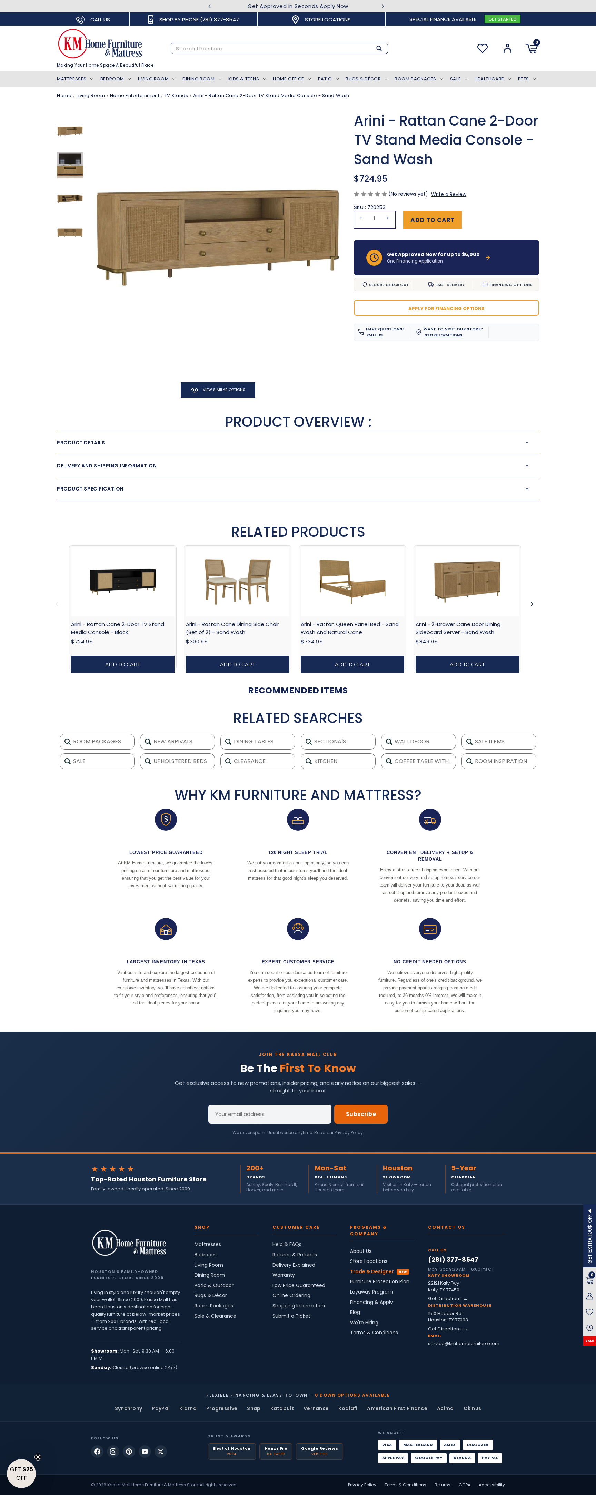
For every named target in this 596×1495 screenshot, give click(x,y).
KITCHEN (325, 761)
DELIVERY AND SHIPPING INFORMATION (293, 465)
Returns (442, 1485)
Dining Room (198, 79)
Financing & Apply (371, 1302)
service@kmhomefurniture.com (463, 1343)
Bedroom (112, 79)
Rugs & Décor (363, 79)
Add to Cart (122, 665)
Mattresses (72, 79)
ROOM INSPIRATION (500, 761)
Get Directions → (448, 1298)
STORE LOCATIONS (443, 335)
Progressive (221, 1408)
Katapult (282, 1408)
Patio (325, 79)
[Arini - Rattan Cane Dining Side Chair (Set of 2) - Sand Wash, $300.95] (237, 581)
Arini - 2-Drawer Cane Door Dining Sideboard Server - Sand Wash (458, 628)
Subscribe (361, 1114)
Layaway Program (371, 1292)
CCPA (464, 1485)
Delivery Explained (293, 1265)
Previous (209, 6)
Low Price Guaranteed (298, 1285)
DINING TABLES (253, 741)
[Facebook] (97, 1451)
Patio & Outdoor (214, 1285)
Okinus (472, 1408)
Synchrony (128, 1408)
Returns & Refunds (294, 1254)
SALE (589, 1340)
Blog (355, 1312)
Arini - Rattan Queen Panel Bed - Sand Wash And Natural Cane (350, 628)
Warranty (283, 1275)
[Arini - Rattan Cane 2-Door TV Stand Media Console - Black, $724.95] (123, 581)
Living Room (153, 79)
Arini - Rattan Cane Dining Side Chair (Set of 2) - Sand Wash (232, 628)
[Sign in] (507, 48)
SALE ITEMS (489, 741)
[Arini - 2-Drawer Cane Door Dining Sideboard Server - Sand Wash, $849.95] (467, 581)
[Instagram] (113, 1451)
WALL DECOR (411, 741)
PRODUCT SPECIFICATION (293, 488)
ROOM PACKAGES (96, 741)
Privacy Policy (349, 1133)
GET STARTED (502, 19)
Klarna (188, 1408)
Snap (253, 1408)
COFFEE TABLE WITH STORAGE (424, 761)
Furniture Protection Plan (379, 1281)
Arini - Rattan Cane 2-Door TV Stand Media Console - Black (117, 628)
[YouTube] (145, 1451)
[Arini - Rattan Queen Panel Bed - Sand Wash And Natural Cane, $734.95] (352, 581)
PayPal (161, 1408)
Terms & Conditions (374, 1332)
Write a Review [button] (448, 194)
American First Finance (397, 1408)
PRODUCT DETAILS (293, 442)
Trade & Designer (372, 1271)
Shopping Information (298, 1306)
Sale (455, 79)
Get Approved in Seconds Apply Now (298, 6)
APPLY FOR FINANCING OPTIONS (446, 308)
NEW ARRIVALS (172, 741)
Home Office (288, 79)
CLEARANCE (249, 761)
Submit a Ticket (291, 1316)
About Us (360, 1251)
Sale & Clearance (215, 1316)
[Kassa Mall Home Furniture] (129, 1243)
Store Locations (368, 1261)
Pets (523, 79)
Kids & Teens (243, 79)
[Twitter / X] (161, 1451)
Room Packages (415, 79)
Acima (445, 1408)
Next (383, 6)
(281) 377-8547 (453, 1259)
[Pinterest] (129, 1451)
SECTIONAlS (329, 741)
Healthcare (489, 79)
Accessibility (492, 1485)
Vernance (316, 1408)
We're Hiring (364, 1322)
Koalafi (347, 1408)
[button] (21, 1473)
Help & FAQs (286, 1244)
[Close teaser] (37, 1457)
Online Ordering (291, 1295)
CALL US (375, 335)
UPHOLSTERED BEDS (179, 761)
